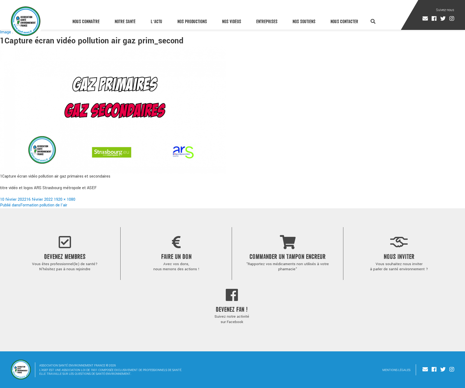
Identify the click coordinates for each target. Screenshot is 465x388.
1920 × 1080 (64, 199)
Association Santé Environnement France (26, 21)
